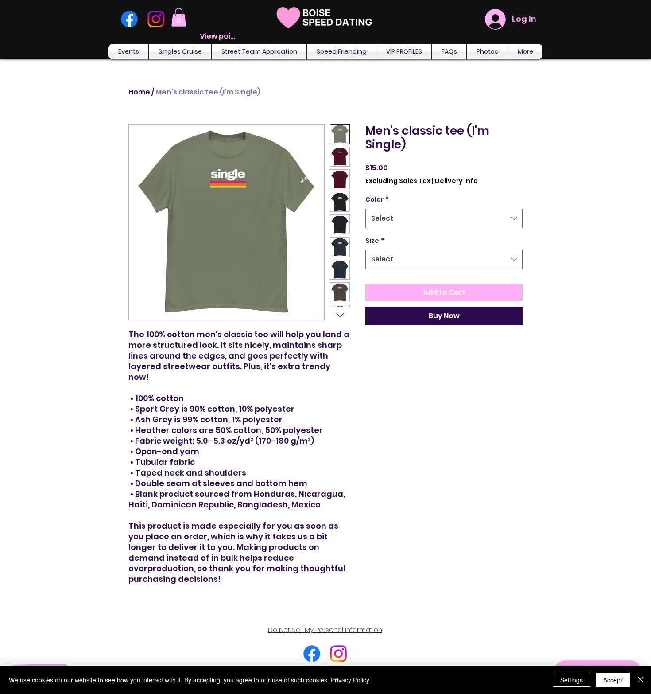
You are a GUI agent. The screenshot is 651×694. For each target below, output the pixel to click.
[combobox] (444, 218)
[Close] (640, 680)
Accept (612, 679)
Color (376, 199)
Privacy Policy (350, 679)
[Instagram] (156, 19)
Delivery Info (456, 181)
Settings (571, 679)
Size (374, 240)
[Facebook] (129, 19)
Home (139, 92)
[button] (178, 17)
